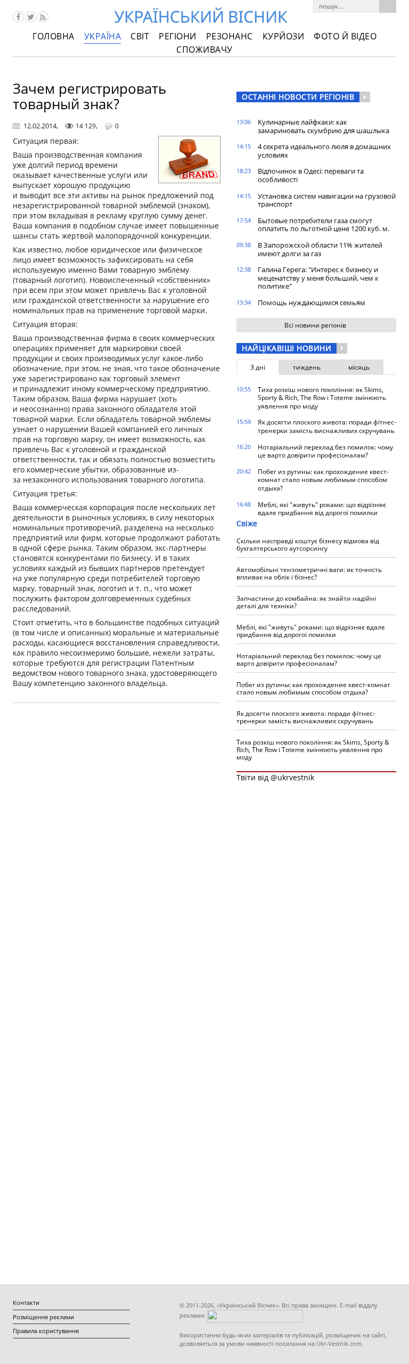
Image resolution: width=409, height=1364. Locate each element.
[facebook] (18, 16)
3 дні (257, 367)
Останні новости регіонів (298, 97)
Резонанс (229, 36)
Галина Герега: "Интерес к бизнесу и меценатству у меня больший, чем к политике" (318, 278)
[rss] (42, 16)
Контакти (26, 1302)
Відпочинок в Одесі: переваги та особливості (311, 175)
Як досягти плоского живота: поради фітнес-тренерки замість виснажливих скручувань (327, 426)
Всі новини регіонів (315, 325)
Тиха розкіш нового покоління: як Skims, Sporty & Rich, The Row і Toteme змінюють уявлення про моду (322, 398)
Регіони (178, 36)
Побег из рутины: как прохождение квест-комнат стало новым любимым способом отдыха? (323, 480)
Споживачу (204, 49)
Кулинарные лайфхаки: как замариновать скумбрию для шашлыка (323, 126)
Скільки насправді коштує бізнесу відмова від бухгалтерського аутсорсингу (307, 544)
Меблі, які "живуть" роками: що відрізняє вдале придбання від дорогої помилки (322, 509)
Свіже (246, 523)
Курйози (284, 36)
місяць (359, 367)
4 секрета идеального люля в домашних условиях (324, 151)
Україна (102, 36)
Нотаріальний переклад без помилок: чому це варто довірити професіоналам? (325, 451)
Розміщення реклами (43, 1317)
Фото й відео (345, 36)
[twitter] (30, 16)
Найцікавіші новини (286, 348)
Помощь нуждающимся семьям (311, 302)
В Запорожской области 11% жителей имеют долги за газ (320, 249)
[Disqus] (116, 847)
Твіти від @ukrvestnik (275, 777)
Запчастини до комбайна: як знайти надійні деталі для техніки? (306, 602)
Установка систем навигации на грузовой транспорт (327, 200)
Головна (53, 36)
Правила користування (46, 1331)
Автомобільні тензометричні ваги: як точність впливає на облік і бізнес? (309, 573)
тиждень (307, 367)
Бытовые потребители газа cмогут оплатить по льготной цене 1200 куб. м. (323, 225)
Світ (139, 36)
